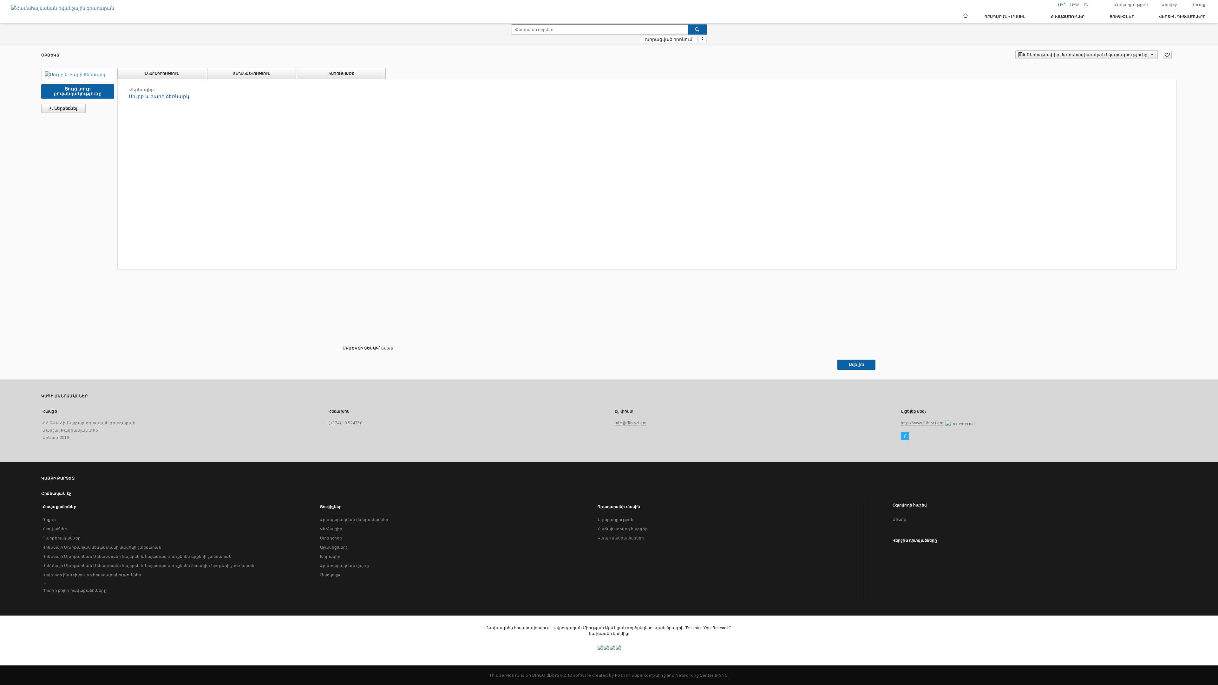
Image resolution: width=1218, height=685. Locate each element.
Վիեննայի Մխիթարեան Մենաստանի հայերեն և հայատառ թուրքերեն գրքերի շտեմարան (137, 556)
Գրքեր (49, 519)
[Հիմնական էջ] (965, 16)
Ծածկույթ (330, 574)
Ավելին (856, 364)
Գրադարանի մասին (1005, 16)
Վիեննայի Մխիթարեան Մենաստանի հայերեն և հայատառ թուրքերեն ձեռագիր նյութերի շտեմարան (148, 565)
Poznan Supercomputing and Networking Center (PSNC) (672, 675)
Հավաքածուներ (1068, 16)
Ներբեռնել (65, 108)
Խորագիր (330, 556)
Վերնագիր (331, 529)
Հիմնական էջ (56, 493)
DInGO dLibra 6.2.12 (552, 675)
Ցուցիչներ (1122, 16)
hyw (1074, 5)
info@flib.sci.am (631, 423)
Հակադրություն (1131, 4)
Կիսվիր (1170, 5)
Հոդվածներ (55, 529)
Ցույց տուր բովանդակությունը (78, 91)
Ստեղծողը (331, 538)
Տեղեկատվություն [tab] (251, 73)
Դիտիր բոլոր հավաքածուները (75, 590)
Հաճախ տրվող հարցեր (623, 529)
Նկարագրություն (615, 519)
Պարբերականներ (62, 538)
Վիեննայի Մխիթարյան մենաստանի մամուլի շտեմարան (102, 547)
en (1086, 5)
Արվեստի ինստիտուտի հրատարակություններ (92, 574)
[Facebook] (905, 436)
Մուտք (1198, 4)
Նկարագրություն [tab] (162, 73)
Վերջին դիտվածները (1182, 16)
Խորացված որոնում (668, 39)
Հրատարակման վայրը (344, 565)
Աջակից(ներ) (333, 547)
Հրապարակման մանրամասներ (354, 519)
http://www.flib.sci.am (922, 423)
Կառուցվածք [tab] (341, 73)
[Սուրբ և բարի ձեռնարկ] (78, 74)
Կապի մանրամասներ (621, 538)
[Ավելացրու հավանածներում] (1167, 55)
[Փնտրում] (697, 29)
